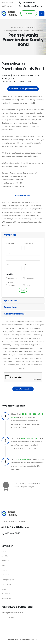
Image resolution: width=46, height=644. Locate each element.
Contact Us (6, 594)
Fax (26, 264)
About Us (5, 556)
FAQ (3, 565)
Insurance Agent (12, 280)
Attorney (11, 285)
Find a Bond (6, 561)
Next (23, 290)
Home (13, 27)
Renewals (5, 575)
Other (28, 285)
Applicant (29, 278)
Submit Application (23, 389)
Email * (8, 254)
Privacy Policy (7, 599)
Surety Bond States (27, 27)
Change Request (8, 580)
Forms (4, 589)
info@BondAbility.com (32, 6)
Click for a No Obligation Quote (23, 89)
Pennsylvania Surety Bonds (17, 30)
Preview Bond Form (23, 195)
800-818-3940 (29, 2)
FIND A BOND (29, 13)
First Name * (11, 243)
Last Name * (29, 243)
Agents (4, 570)
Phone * (9, 264)
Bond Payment (7, 584)
